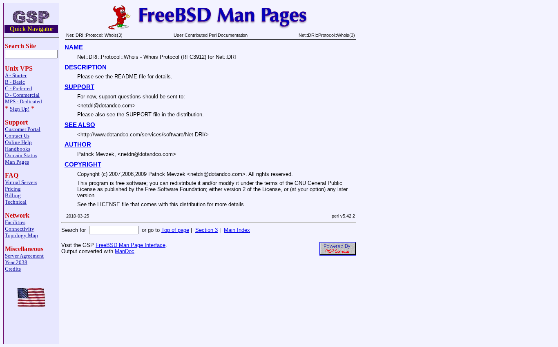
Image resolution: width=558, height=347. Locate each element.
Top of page (175, 230)
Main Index (237, 230)
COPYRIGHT (83, 164)
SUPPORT (79, 87)
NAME (74, 47)
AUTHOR (78, 144)
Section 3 (206, 230)
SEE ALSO (80, 125)
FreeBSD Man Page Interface (130, 245)
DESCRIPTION (86, 67)
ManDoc (124, 251)
